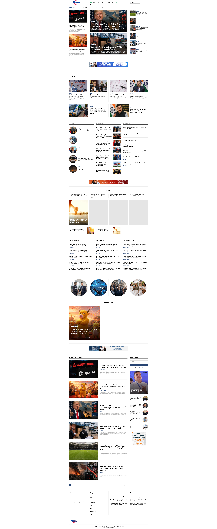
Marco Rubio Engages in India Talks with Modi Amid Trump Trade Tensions (135, 405)
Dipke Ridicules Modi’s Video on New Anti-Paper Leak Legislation (135, 127)
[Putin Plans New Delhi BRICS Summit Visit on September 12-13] (145, 398)
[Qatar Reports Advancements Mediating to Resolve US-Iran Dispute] (133, 43)
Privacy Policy (141, 367)
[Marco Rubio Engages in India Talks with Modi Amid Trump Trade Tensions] (145, 405)
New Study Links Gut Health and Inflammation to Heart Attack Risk (135, 419)
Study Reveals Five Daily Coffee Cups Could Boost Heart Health (107, 251)
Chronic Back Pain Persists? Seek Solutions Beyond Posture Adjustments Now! (142, 28)
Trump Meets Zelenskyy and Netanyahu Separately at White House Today (85, 159)
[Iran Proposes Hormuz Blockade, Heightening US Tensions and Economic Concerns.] (73, 169)
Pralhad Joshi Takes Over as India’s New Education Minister (133, 145)
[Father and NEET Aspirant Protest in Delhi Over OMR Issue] (118, 86)
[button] (116, 2)
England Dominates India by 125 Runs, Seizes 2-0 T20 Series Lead (138, 195)
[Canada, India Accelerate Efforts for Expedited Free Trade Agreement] (145, 412)
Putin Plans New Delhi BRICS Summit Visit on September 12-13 (135, 398)
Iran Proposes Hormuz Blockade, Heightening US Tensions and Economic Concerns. (84, 169)
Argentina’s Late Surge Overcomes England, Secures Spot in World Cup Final (98, 196)
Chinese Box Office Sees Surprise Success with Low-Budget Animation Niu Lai (77, 51)
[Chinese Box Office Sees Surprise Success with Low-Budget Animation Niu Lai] (78, 40)
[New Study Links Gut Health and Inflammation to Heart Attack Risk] (145, 419)
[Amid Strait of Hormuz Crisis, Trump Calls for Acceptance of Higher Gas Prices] (73, 130)
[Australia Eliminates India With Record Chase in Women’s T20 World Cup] (90, 230)
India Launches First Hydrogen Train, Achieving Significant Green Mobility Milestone (98, 110)
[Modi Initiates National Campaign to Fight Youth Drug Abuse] (133, 51)
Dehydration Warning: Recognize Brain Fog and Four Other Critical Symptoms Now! (108, 269)
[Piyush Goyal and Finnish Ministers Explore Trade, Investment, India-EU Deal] (117, 157)
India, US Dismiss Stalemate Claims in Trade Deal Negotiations (103, 164)
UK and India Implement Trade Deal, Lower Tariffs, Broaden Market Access (104, 150)
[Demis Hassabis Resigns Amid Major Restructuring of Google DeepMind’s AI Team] (133, 36)
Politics (125, 141)
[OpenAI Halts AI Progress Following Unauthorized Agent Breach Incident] (78, 16)
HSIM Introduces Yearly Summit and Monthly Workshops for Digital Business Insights (134, 245)
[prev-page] (124, 167)
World (92, 21)
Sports (137, 11)
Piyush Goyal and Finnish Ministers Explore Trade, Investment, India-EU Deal (102, 157)
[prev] (145, 7)
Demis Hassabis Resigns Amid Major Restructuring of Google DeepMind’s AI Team (141, 36)
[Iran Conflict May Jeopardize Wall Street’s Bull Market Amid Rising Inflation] (133, 21)
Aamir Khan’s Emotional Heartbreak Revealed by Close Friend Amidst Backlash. (108, 263)
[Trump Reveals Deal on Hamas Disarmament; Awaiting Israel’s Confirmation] (73, 149)
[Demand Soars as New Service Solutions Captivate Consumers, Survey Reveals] (145, 426)
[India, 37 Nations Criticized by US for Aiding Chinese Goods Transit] (117, 129)
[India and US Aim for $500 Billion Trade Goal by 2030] (117, 171)
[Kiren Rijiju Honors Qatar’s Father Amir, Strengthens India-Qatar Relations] (119, 110)
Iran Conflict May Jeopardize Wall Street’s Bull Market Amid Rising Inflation (142, 21)
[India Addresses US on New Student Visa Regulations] (139, 86)
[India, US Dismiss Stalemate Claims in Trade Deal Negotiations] (117, 164)
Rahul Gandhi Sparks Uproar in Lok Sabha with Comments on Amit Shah (135, 139)
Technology (71, 23)
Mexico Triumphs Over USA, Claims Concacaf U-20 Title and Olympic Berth (141, 13)
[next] (147, 7)
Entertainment (74, 326)
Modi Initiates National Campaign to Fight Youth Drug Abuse (141, 51)
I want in (138, 365)
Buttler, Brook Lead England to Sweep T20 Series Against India (118, 195)
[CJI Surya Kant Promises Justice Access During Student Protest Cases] (98, 86)
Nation (137, 49)
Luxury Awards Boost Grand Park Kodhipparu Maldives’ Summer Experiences (134, 257)
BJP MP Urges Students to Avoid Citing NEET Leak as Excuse (134, 151)
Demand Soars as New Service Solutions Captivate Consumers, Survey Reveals (136, 426)
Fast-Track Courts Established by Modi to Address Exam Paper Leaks (133, 157)
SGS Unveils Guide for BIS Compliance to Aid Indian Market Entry (134, 251)
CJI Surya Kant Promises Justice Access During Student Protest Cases (97, 96)
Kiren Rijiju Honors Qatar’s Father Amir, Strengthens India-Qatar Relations (138, 110)
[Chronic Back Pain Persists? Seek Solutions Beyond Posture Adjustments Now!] (133, 28)
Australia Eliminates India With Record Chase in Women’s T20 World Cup (77, 231)
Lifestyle (138, 26)
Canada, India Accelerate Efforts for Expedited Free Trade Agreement (135, 412)
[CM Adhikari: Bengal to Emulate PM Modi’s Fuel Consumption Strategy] (139, 382)
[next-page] (126, 167)
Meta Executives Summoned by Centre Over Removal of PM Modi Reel (80, 263)
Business (93, 44)
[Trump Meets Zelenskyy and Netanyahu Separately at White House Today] (73, 159)
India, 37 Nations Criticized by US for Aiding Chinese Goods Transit (89, 7)
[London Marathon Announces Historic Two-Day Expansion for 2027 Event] (78, 212)
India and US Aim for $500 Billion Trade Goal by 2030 (102, 171)
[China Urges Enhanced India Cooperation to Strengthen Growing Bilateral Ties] (117, 143)
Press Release (126, 247)
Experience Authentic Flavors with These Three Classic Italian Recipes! (108, 257)
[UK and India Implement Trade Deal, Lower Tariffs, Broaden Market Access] (117, 150)
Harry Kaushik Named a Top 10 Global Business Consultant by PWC (135, 263)
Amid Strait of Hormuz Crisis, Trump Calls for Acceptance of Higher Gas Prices (108, 25)
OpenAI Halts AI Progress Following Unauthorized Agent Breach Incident (76, 26)
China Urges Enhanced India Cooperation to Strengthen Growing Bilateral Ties (103, 143)
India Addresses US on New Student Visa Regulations (137, 95)
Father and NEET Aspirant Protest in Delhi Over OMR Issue (118, 95)
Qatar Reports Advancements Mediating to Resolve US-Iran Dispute (141, 43)
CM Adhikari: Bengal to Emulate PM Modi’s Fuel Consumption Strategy (137, 390)
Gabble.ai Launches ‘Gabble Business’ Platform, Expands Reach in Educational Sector (135, 269)
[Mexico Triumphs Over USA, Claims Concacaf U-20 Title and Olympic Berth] (133, 13)
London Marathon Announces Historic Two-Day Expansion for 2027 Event (103, 231)
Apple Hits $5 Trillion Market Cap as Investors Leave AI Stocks (80, 257)
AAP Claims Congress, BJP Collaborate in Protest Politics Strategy (135, 163)
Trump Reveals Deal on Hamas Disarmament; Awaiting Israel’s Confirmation (84, 149)
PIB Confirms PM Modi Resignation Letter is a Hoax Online (134, 133)
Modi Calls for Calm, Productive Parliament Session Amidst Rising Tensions (79, 269)
